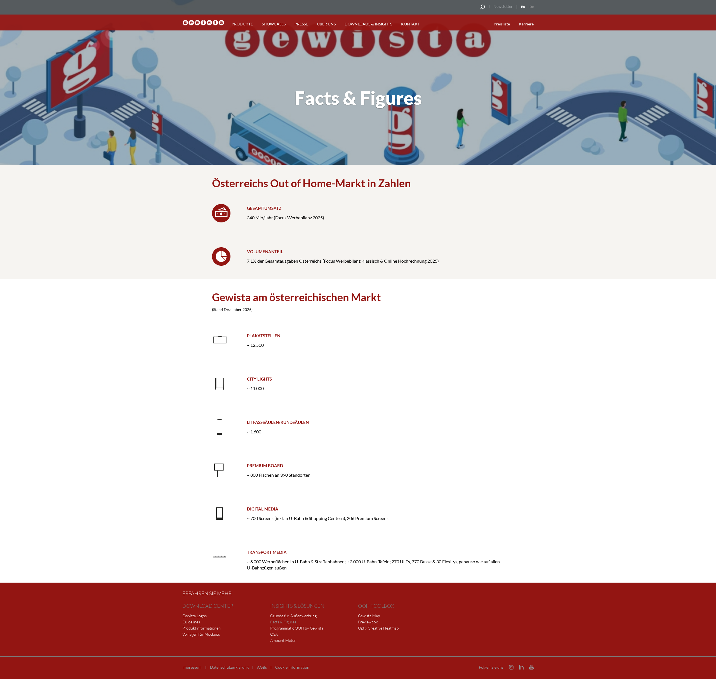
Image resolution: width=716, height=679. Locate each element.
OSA (274, 634)
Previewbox (368, 621)
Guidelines (191, 621)
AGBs (262, 667)
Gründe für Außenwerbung (293, 615)
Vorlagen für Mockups (201, 634)
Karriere (526, 24)
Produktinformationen (201, 628)
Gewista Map (369, 615)
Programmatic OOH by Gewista (296, 628)
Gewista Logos (194, 615)
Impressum (192, 667)
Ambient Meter (283, 640)
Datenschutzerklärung (229, 667)
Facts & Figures (283, 621)
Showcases (274, 24)
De (531, 6)
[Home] (203, 22)
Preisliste (502, 24)
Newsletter (503, 6)
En (523, 6)
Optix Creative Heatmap (378, 628)
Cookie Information (292, 667)
